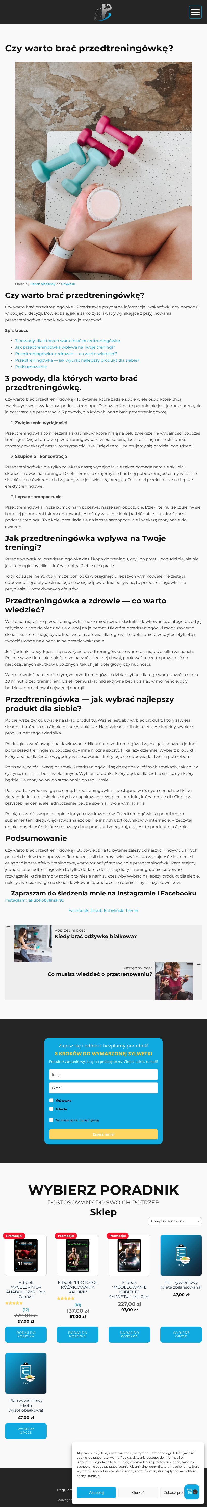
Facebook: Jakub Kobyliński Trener (104, 910)
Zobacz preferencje (180, 1492)
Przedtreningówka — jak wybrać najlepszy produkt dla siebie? (77, 360)
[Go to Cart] (192, 1492)
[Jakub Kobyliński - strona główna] (103, 12)
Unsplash (68, 284)
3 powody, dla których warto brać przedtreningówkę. (68, 340)
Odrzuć (138, 1492)
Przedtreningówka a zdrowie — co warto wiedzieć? (66, 353)
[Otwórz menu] (195, 12)
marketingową (89, 1120)
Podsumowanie (31, 366)
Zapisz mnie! (103, 1134)
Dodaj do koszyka (26, 1334)
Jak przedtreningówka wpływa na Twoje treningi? (65, 347)
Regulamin (66, 1490)
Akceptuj (96, 1492)
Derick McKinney (42, 284)
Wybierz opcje (181, 1334)
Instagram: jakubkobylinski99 (34, 900)
